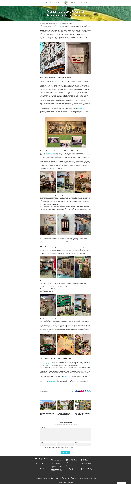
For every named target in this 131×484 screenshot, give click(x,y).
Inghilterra (52, 464)
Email (59, 442)
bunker (52, 381)
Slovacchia (53, 470)
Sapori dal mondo (69, 468)
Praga (67, 460)
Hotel (55, 81)
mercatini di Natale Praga (70, 164)
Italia (56, 464)
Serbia (59, 469)
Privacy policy (84, 469)
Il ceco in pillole (69, 469)
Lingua (67, 462)
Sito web (76, 442)
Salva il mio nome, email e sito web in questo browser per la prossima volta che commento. (58, 447)
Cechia (52, 462)
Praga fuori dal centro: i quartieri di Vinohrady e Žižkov (82, 414)
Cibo (70, 460)
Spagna (60, 470)
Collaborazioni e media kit (86, 463)
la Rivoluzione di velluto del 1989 (83, 108)
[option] (48, 407)
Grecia (59, 463)
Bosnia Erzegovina (57, 460)
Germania (55, 463)
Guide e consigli (74, 460)
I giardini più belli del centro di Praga (47, 414)
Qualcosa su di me (84, 460)
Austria (52, 460)
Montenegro (53, 467)
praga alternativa (44, 391)
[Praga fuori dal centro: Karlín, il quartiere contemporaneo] (65, 405)
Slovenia (57, 470)
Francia (58, 462)
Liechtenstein (59, 464)
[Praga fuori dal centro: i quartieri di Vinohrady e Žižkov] (83, 405)
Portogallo (53, 469)
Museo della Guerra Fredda (50, 153)
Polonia (57, 467)
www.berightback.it (40, 467)
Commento (43, 427)
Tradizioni (71, 462)
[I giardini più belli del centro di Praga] (48, 405)
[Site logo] (66, 3)
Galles (52, 463)
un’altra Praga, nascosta (67, 376)
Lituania (52, 466)
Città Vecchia (60, 26)
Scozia (56, 469)
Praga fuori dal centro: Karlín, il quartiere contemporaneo (64, 414)
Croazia (55, 462)
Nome (42, 442)
